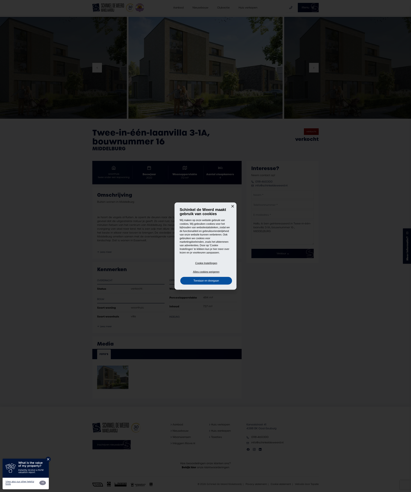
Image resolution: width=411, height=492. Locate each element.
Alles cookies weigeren (206, 271)
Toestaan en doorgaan (206, 280)
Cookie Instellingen (206, 263)
